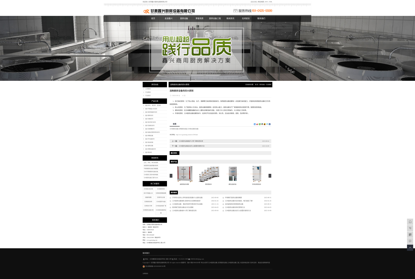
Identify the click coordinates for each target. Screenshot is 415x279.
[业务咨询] (410, 222)
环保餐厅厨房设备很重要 (233, 197)
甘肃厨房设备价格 (148, 210)
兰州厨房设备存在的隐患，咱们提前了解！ (239, 201)
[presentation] (171, 176)
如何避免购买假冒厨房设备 (234, 204)
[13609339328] (410, 228)
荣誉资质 (199, 18)
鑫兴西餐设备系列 (150, 149)
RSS (266, 2)
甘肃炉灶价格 (161, 197)
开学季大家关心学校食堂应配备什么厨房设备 (187, 197)
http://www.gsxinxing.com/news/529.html (187, 134)
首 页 (256, 84)
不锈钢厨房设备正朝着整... (151, 168)
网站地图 (261, 2)
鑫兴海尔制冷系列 (150, 122)
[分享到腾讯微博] (267, 124)
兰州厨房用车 (161, 189)
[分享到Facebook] (270, 124)
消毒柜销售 (148, 197)
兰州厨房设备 (174, 129)
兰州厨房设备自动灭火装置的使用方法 (191, 146)
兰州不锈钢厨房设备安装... (151, 171)
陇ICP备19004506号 (193, 262)
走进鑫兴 (168, 18)
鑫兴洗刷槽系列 (149, 129)
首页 (153, 18)
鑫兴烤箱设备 (149, 135)
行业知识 (148, 95)
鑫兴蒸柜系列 (149, 115)
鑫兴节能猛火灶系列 (151, 109)
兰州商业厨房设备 (192, 129)
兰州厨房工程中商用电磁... (151, 174)
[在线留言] (410, 241)
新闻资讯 (230, 18)
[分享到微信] (260, 124)
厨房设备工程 (215, 18)
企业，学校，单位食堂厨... (151, 162)
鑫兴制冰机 (148, 152)
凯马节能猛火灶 (148, 193)
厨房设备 (184, 18)
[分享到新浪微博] (257, 124)
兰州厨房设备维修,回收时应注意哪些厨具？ (186, 201)
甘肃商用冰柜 (148, 201)
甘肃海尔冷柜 (148, 206)
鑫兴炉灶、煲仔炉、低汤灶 (153, 105)
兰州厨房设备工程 (233, 262)
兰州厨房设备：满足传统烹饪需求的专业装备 (187, 204)
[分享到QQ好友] (262, 124)
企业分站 (254, 2)
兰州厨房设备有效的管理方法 (235, 207)
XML (270, 2)
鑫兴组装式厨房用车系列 (152, 132)
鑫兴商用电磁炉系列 (151, 112)
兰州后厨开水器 (160, 201)
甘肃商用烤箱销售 (161, 193)
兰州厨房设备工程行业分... (151, 177)
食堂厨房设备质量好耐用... (151, 165)
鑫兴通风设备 (149, 145)
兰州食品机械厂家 (161, 206)
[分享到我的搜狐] (265, 124)
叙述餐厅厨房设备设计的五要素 (182, 207)
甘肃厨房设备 (182, 129)
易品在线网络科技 (264, 262)
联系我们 (261, 18)
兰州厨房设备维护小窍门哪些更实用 (191, 141)
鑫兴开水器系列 (149, 139)
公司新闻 (148, 89)
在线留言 (246, 18)
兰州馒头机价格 (148, 189)
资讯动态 (262, 84)
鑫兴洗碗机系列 (149, 125)
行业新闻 (148, 92)
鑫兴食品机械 (149, 142)
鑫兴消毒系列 (149, 119)
